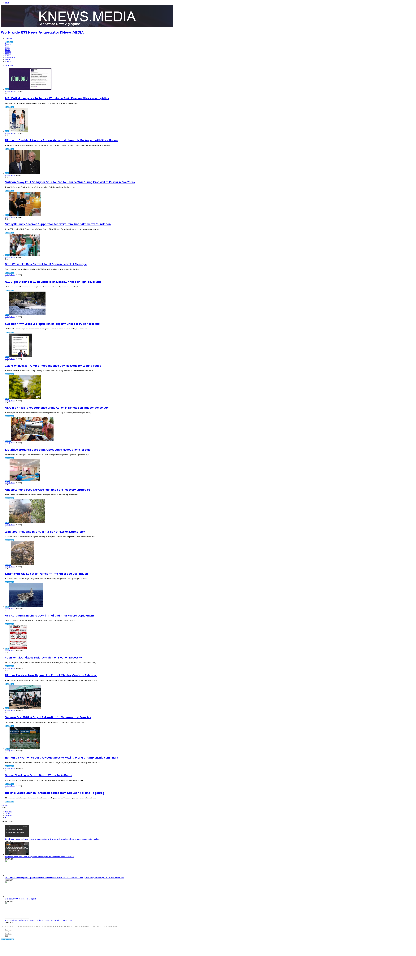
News (7, 46)
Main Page (9, 42)
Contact (8, 59)
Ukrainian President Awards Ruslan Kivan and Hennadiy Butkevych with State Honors (61, 140)
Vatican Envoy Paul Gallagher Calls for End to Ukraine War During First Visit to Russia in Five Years (70, 182)
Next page (4, 805)
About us (8, 61)
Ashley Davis (10, 91)
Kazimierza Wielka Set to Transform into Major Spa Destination (46, 573)
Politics (7, 50)
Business (8, 52)
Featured (8, 44)
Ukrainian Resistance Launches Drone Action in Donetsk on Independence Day (57, 407)
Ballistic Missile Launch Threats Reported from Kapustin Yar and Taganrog (54, 793)
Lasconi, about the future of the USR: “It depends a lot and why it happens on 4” (38, 920)
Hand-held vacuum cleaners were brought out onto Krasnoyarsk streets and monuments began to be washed (52, 839)
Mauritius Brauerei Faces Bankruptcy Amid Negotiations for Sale (47, 449)
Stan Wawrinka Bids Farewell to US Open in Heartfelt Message (46, 264)
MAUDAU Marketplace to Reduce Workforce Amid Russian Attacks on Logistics (57, 98)
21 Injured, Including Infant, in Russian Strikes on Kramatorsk (45, 531)
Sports (7, 48)
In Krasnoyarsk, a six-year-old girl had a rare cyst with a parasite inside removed (39, 857)
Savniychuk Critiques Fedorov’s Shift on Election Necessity (43, 657)
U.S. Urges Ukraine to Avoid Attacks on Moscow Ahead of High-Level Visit (53, 282)
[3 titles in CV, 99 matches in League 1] (17, 896)
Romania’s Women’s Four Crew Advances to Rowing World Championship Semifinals (61, 757)
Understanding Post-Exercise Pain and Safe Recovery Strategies (47, 490)
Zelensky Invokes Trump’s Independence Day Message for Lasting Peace (53, 365)
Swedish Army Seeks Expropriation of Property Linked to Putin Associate (52, 324)
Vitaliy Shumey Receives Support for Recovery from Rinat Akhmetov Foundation (58, 224)
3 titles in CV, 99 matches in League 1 (20, 899)
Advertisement (10, 57)
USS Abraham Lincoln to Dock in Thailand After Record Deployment (49, 615)
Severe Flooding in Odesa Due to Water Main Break (38, 775)
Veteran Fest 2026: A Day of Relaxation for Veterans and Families (48, 717)
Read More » (9, 107)
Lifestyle (8, 54)
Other (7, 56)
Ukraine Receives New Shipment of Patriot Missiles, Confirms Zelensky (51, 675)
